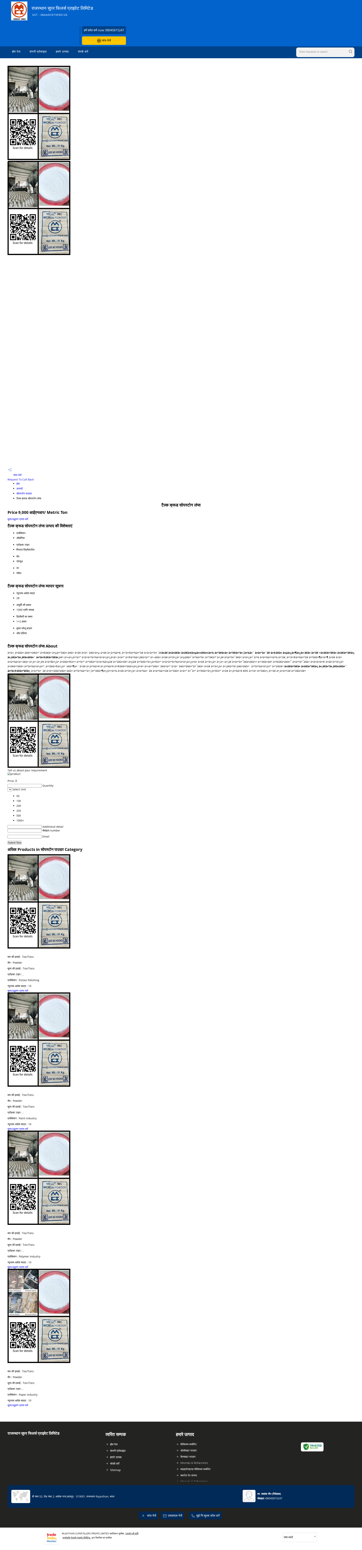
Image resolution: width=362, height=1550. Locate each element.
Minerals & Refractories (194, 1463)
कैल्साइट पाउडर (188, 1456)
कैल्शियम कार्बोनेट (188, 1444)
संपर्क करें (83, 51)
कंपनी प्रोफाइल (38, 51)
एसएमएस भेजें (175, 1515)
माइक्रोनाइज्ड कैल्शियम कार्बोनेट (195, 1469)
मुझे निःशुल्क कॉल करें (208, 1515)
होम (18, 483)
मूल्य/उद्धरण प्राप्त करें (18, 519)
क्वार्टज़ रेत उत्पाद (188, 1475)
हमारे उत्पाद (62, 51)
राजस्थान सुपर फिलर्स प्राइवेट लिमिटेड (62, 11)
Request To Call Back (21, 479)
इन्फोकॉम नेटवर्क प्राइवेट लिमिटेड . (77, 1537)
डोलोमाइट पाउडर (188, 1450)
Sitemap (115, 1470)
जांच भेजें (106, 40)
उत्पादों (19, 488)
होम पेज (16, 51)
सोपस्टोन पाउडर (24, 493)
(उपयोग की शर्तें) (132, 1533)
